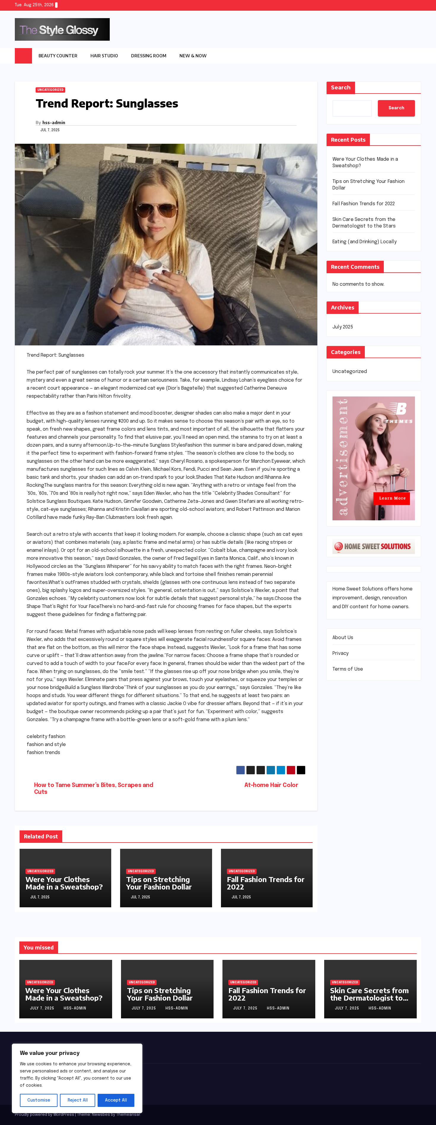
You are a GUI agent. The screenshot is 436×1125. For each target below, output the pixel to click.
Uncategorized (50, 90)
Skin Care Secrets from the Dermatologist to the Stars (369, 997)
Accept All (116, 1100)
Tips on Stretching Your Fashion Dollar (159, 883)
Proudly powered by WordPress (45, 1115)
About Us (343, 638)
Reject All (78, 1100)
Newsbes (101, 1115)
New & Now (193, 55)
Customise (38, 1100)
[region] (77, 1078)
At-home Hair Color (271, 786)
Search (341, 87)
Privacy (340, 653)
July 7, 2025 (42, 1008)
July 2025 (342, 327)
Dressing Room (148, 55)
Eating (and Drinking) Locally (364, 241)
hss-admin (53, 122)
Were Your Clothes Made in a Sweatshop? (64, 883)
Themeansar (128, 1115)
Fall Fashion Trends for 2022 (266, 883)
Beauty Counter (58, 55)
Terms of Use (347, 669)
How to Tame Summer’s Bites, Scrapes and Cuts (93, 789)
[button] (417, 56)
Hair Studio (104, 55)
